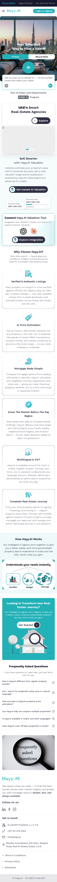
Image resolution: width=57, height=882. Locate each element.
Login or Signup (44, 11)
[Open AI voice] (28, 67)
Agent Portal (26, 3)
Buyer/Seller (8, 3)
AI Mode (15, 57)
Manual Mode (41, 57)
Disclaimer (10, 867)
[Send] (50, 86)
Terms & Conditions (15, 855)
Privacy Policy (12, 861)
